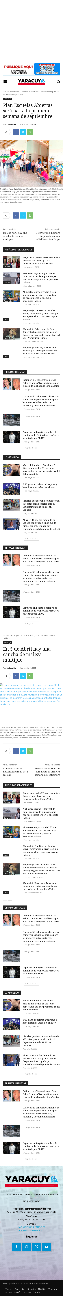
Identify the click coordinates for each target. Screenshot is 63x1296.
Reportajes (14, 91)
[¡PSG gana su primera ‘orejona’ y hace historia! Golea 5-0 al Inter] (11, 489)
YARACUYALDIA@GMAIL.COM (31, 1230)
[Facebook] (16, 132)
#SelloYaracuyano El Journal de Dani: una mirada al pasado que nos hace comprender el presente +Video (40, 278)
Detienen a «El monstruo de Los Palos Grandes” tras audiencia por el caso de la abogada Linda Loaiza (41, 382)
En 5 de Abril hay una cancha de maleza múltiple (15, 236)
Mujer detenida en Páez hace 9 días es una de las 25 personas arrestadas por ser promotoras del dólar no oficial (41, 470)
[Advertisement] (31, 31)
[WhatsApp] (30, 132)
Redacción (11, 124)
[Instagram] (26, 1247)
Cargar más (30, 448)
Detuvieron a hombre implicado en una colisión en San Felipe (48, 236)
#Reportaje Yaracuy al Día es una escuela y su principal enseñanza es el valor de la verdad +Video (40, 350)
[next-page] (10, 363)
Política (7, 267)
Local (6, 319)
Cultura (7, 282)
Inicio (5, 91)
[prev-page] (5, 363)
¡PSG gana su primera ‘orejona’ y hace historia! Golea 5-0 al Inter (40, 486)
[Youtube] (46, 1247)
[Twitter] (23, 132)
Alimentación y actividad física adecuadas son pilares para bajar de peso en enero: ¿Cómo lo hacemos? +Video (40, 296)
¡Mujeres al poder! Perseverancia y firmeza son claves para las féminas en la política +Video (41, 260)
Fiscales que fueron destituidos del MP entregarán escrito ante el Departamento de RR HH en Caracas (41, 505)
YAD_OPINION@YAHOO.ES (31, 1227)
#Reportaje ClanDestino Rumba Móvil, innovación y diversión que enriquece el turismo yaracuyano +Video (40, 315)
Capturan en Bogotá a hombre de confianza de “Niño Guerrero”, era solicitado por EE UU (41, 435)
